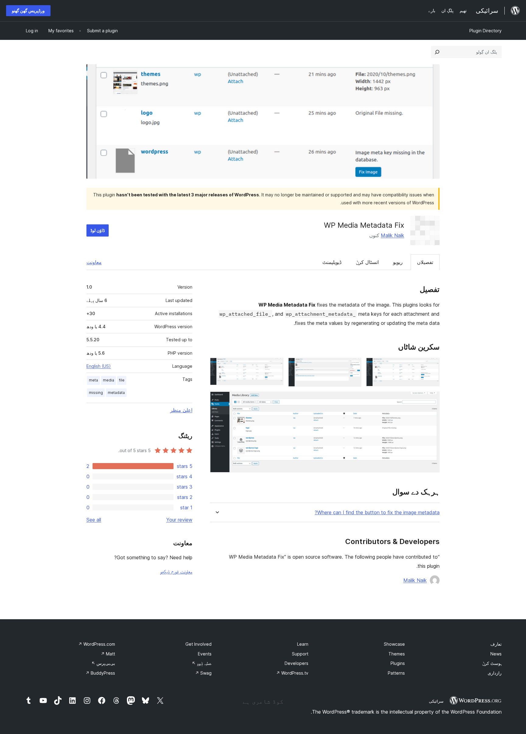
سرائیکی (436, 701)
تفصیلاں (425, 262)
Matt (108, 653)
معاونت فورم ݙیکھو (176, 571)
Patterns (396, 673)
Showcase (394, 644)
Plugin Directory (485, 30)
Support (300, 653)
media (108, 380)
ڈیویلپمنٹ (332, 262)
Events (205, 653)
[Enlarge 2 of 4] (353, 366)
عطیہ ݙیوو (202, 663)
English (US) (98, 366)
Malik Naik (392, 235)
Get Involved (198, 644)
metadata (116, 392)
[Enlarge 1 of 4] (431, 366)
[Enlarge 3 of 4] (275, 366)
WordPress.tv (292, 673)
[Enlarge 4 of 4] (431, 400)
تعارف (496, 644)
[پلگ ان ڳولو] (437, 52)
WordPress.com (96, 644)
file (121, 380)
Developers (296, 663)
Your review (179, 520)
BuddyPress (100, 673)
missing (96, 392)
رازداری (495, 673)
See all (93, 520)
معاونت (94, 262)
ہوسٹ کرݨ (492, 663)
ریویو (398, 262)
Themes (396, 653)
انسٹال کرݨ (367, 262)
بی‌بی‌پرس (103, 663)
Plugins (398, 663)
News (496, 653)
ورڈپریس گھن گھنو (28, 10)
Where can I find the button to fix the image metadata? (377, 512)
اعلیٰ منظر (181, 410)
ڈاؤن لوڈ (97, 230)
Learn (302, 644)
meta (93, 380)
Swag (203, 673)
